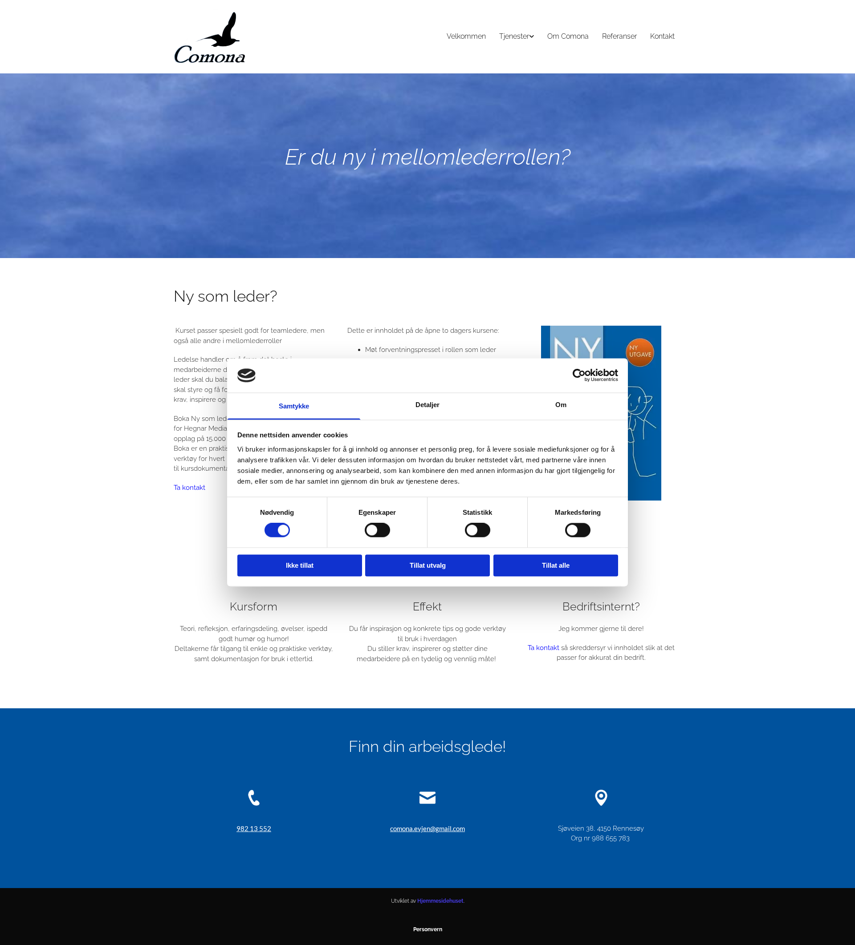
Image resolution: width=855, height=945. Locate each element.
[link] (517, 36)
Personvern (427, 929)
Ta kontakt (189, 488)
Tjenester (514, 36)
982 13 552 (253, 828)
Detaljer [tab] (427, 404)
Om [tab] (560, 404)
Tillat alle (556, 565)
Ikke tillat (300, 565)
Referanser (619, 36)
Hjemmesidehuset (440, 901)
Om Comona (568, 36)
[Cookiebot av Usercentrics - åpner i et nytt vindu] (579, 375)
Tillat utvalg (428, 565)
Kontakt (662, 36)
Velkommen (466, 36)
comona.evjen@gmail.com (427, 828)
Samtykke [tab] (294, 406)
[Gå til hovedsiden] (210, 37)
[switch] (377, 530)
